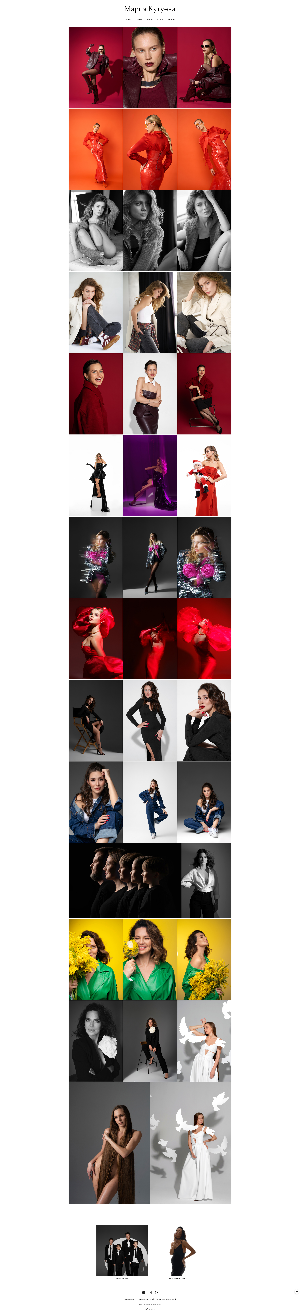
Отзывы (149, 19)
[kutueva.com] (150, 9)
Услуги (160, 19)
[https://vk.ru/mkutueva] (143, 1293)
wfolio (153, 1309)
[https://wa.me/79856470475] (156, 1293)
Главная (128, 19)
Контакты (171, 19)
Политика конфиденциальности (150, 1304)
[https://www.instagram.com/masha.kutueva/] (150, 1293)
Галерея (139, 19)
